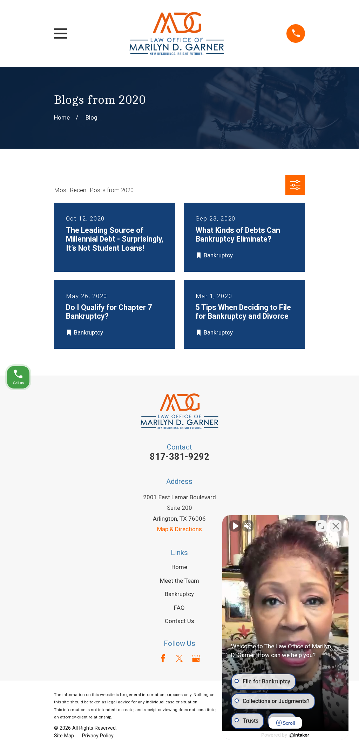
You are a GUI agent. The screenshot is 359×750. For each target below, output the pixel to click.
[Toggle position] (321, 526)
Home (179, 566)
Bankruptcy (179, 593)
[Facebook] (163, 658)
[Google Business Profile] (196, 658)
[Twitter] (179, 658)
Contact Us (179, 620)
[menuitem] (64, 735)
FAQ (179, 607)
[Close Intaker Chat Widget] (335, 526)
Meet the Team (179, 580)
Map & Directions (179, 529)
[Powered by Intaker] (299, 735)
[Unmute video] (235, 526)
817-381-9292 (179, 456)
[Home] (176, 33)
